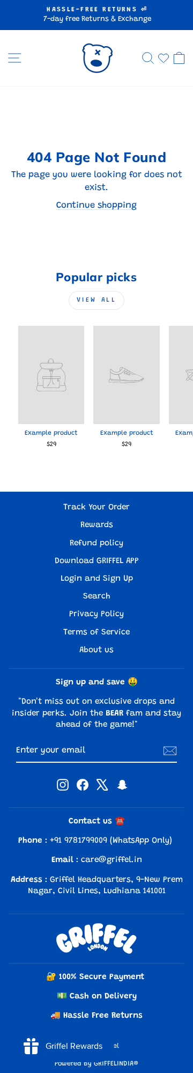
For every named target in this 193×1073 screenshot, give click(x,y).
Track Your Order (96, 507)
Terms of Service (96, 633)
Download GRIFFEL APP (97, 561)
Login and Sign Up (97, 579)
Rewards (96, 525)
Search (96, 597)
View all (97, 300)
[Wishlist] (163, 58)
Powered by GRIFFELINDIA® (96, 1064)
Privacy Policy (96, 614)
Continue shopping (96, 205)
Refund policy (96, 543)
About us (96, 650)
